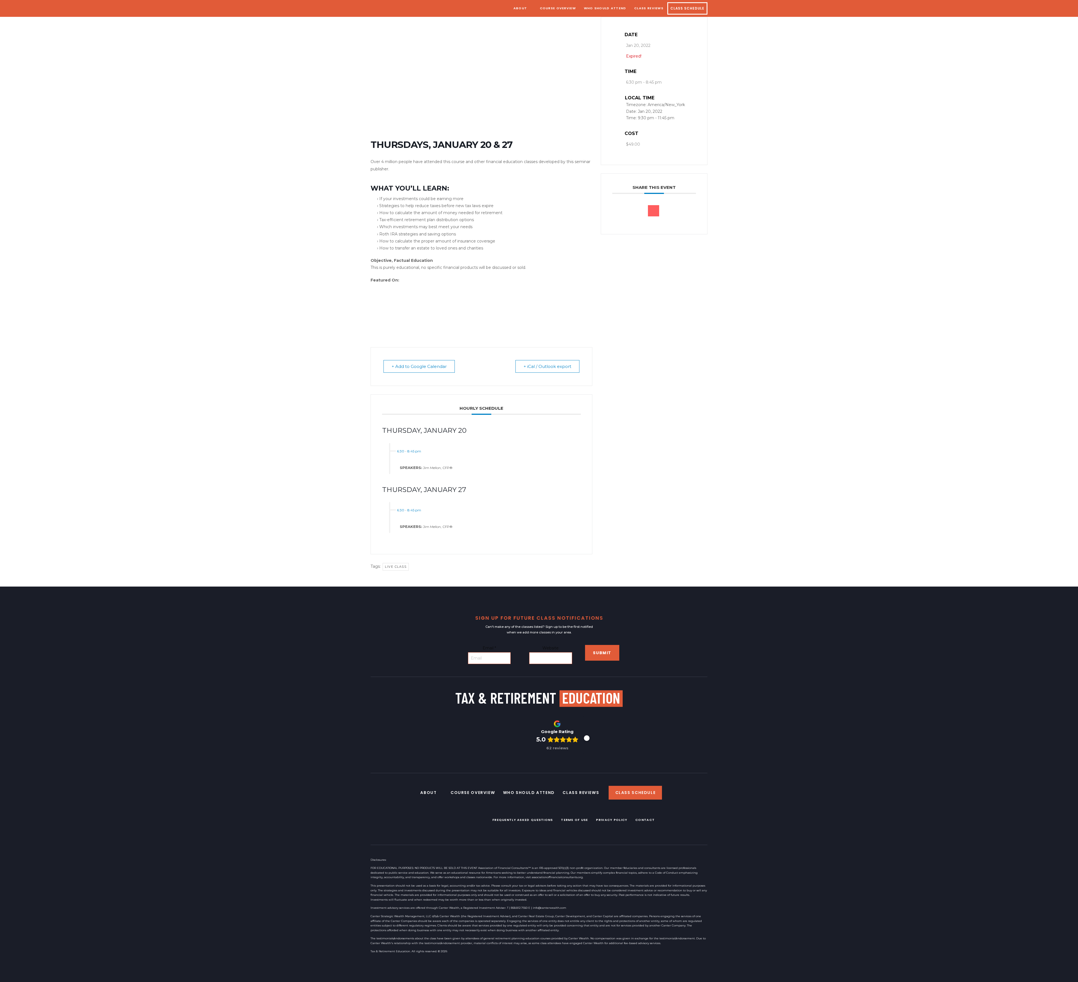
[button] (587, 738)
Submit (602, 653)
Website (550, 648)
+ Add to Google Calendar (419, 366)
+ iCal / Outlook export (547, 366)
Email (489, 648)
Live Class (395, 567)
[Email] (653, 210)
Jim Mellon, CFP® (438, 468)
